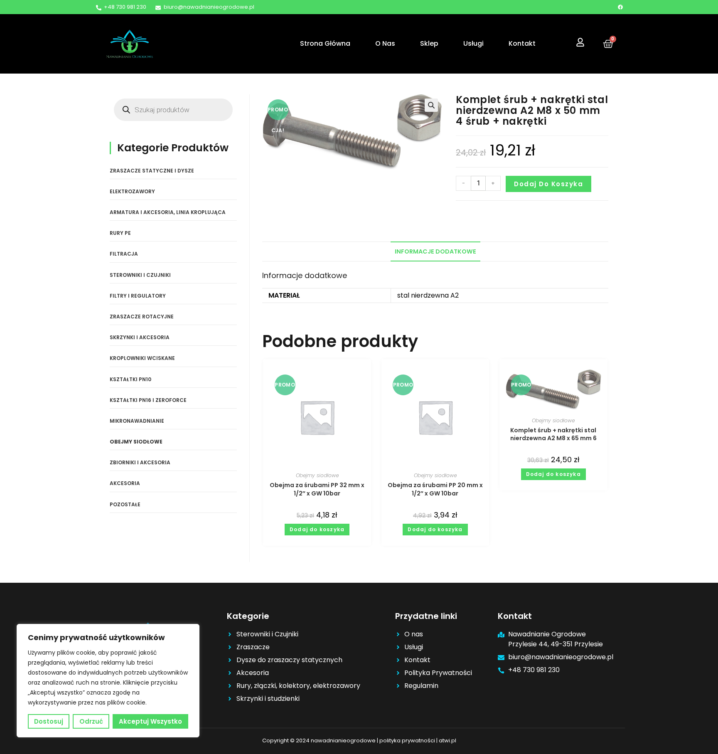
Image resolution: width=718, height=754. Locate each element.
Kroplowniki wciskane (142, 358)
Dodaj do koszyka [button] (317, 529)
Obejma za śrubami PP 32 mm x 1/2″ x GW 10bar (317, 489)
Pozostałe (125, 504)
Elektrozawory (132, 191)
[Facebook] (620, 7)
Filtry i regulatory (138, 295)
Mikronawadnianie (137, 420)
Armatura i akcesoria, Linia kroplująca (168, 212)
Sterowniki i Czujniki (140, 274)
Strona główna (325, 43)
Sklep (429, 43)
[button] (431, 105)
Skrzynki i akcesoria (140, 337)
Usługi (473, 43)
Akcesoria (125, 483)
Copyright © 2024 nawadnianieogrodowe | (320, 740)
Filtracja (124, 253)
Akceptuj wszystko (150, 721)
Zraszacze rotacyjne (142, 316)
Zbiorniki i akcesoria (140, 462)
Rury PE (120, 233)
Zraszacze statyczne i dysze (152, 170)
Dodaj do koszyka (548, 184)
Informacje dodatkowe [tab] (435, 251)
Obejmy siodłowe (317, 475)
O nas (385, 43)
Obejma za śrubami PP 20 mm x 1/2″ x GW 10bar (435, 489)
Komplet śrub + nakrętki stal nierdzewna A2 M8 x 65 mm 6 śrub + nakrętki (553, 434)
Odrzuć (91, 721)
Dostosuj (48, 721)
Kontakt (522, 43)
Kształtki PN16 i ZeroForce (148, 400)
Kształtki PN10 (130, 379)
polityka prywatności (407, 740)
